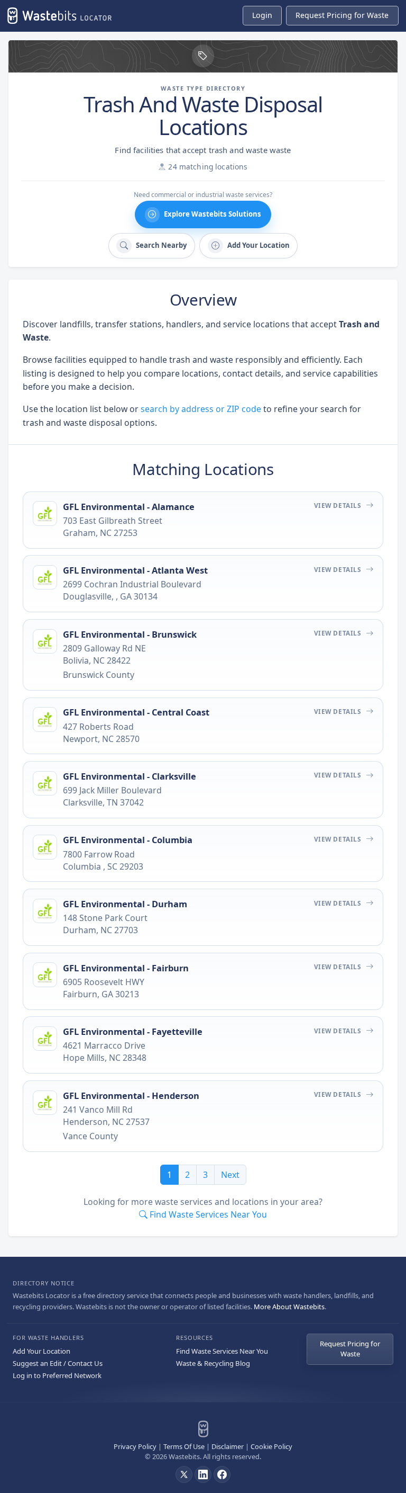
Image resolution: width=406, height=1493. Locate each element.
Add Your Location (41, 1351)
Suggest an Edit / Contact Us (58, 1363)
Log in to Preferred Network (57, 1375)
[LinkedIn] (203, 1474)
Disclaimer (227, 1446)
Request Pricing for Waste (350, 1349)
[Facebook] (222, 1474)
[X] (184, 1474)
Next (230, 1175)
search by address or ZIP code (201, 409)
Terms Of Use (184, 1446)
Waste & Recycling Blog (213, 1363)
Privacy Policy (135, 1446)
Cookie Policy (271, 1446)
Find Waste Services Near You (222, 1351)
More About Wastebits (289, 1306)
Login (262, 15)
